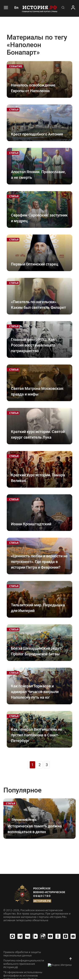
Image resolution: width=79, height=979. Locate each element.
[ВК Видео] (35, 936)
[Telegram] (20, 936)
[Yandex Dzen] (65, 936)
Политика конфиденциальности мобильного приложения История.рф (23, 964)
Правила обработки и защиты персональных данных (22, 954)
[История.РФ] (39, 8)
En (16, 7)
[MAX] (12, 936)
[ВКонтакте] (27, 936)
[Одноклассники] (57, 936)
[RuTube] (42, 936)
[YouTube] (50, 936)
